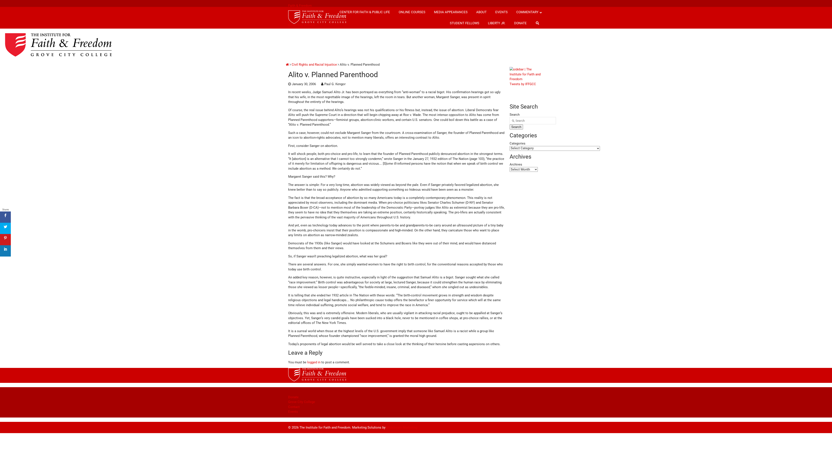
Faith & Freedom (300, 6)
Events (293, 412)
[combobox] (533, 120)
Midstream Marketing (401, 427)
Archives (516, 164)
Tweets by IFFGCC (523, 84)
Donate (293, 397)
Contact (294, 407)
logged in (313, 362)
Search (515, 115)
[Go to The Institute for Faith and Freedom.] (287, 65)
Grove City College (301, 402)
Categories (517, 143)
